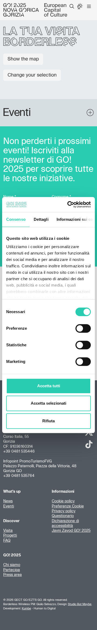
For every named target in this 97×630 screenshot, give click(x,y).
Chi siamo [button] (11, 565)
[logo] (35, 10)
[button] (72, 6)
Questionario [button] (63, 516)
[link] (89, 444)
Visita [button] (8, 531)
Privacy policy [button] (63, 511)
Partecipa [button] (11, 570)
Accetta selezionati (48, 403)
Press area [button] (12, 575)
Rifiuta (48, 421)
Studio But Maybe (79, 604)
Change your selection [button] (32, 75)
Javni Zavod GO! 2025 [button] (71, 531)
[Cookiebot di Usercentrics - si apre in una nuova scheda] (68, 204)
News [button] (8, 501)
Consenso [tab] (16, 219)
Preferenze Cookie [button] (68, 506)
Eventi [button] (8, 506)
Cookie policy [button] (63, 501)
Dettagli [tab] (41, 219)
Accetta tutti (48, 386)
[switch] (83, 328)
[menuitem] (72, 6)
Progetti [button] (10, 535)
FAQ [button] (7, 540)
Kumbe (26, 608)
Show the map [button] (23, 59)
